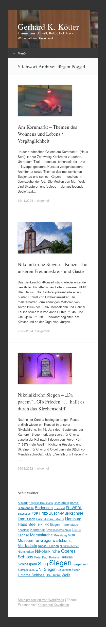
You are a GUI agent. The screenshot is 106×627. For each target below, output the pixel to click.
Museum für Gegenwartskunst (45, 540)
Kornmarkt (37, 529)
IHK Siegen (51, 524)
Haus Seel (27, 524)
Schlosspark (27, 563)
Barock (74, 503)
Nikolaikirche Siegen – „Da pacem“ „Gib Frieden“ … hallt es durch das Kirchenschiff (51, 401)
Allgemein (44, 200)
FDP (35, 513)
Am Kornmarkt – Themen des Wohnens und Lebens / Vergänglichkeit (47, 134)
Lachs (76, 529)
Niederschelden (69, 546)
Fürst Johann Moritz (50, 519)
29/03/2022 (25, 468)
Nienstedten (26, 551)
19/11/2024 (25, 200)
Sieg (43, 563)
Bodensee (44, 507)
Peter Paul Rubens (47, 557)
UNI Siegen (45, 569)
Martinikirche (41, 535)
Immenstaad (69, 524)
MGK (71, 534)
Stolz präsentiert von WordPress (41, 599)
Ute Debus (53, 575)
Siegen (60, 562)
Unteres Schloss (31, 574)
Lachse (23, 534)
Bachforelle (61, 503)
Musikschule (27, 545)
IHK (39, 524)
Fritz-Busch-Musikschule (61, 513)
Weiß (66, 574)
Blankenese (26, 508)
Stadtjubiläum (26, 570)
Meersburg (60, 535)
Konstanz (23, 530)
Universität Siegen (68, 570)
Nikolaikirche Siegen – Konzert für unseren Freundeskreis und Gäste (53, 268)
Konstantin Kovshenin (53, 604)
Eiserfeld (59, 508)
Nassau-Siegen (48, 546)
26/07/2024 (25, 331)
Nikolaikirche (47, 551)
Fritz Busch (26, 518)
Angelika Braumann (41, 503)
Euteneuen (24, 513)
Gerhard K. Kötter (48, 26)
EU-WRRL (74, 507)
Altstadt (23, 503)
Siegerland (80, 564)
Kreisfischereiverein (58, 530)
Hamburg (73, 519)
